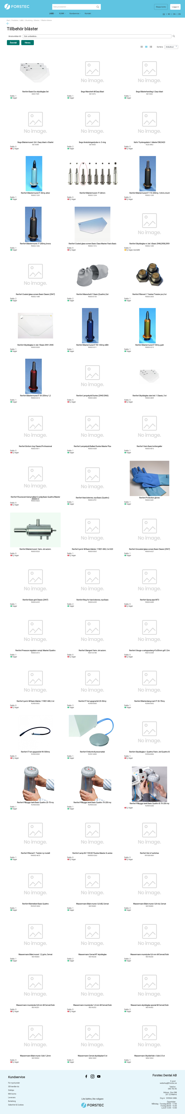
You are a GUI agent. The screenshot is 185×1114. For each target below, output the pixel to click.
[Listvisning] (141, 47)
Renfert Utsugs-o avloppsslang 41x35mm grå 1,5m (149, 650)
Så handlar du (13, 1087)
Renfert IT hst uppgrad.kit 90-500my (35, 752)
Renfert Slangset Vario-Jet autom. (92, 650)
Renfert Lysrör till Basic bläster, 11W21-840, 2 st (35, 701)
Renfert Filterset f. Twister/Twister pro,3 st (149, 294)
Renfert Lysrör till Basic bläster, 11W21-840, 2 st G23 (92, 549)
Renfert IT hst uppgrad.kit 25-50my (92, 701)
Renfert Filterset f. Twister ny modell (35, 853)
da (174, 14)
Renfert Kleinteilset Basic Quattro (35, 904)
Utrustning (28, 20)
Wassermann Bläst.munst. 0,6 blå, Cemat (92, 904)
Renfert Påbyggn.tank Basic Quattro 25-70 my (35, 802)
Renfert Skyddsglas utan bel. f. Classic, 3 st (149, 396)
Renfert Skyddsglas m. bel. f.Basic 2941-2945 (35, 345)
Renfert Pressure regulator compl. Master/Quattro (35, 650)
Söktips (11, 1090)
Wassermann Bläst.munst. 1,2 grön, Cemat (35, 954)
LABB (22, 20)
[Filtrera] (173, 36)
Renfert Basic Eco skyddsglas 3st (35, 92)
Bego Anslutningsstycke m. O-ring (92, 142)
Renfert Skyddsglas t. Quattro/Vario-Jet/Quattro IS (149, 752)
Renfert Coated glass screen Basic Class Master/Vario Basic (92, 244)
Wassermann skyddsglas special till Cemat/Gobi (150, 1005)
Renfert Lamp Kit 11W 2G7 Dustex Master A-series (92, 853)
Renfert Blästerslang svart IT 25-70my (149, 701)
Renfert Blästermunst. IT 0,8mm (92, 193)
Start (8, 20)
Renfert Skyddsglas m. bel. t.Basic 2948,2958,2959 (150, 244)
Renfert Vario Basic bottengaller (149, 446)
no (169, 14)
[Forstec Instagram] (92, 1076)
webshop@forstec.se (168, 1083)
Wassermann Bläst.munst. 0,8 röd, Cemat (149, 904)
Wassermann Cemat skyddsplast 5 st (92, 1056)
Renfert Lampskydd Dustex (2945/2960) (92, 396)
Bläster (36, 20)
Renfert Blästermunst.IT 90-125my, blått (92, 345)
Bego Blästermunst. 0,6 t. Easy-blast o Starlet (35, 142)
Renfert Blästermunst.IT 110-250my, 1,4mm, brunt (150, 193)
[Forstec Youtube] (99, 1076)
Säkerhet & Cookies (16, 1105)
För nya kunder (14, 1083)
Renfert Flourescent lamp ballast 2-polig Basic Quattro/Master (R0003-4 (35, 498)
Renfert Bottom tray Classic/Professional (35, 446)
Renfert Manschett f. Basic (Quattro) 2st (92, 294)
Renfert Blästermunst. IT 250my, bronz (35, 244)
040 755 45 (172, 1089)
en (179, 14)
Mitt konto (12, 1094)
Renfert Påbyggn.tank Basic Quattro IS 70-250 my (149, 803)
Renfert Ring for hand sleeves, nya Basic (92, 600)
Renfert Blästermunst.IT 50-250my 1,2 (35, 396)
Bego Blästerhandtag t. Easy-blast (149, 92)
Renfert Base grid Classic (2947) (35, 600)
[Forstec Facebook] (86, 1076)
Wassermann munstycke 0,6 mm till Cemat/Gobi (149, 954)
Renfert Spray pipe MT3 (149, 600)
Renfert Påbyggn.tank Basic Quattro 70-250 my (92, 802)
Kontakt (88, 13)
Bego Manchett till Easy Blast (92, 92)
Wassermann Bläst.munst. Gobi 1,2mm (35, 1056)
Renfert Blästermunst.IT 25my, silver (35, 193)
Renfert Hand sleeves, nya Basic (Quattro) (92, 498)
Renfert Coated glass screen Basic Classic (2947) (35, 294)
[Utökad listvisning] (151, 47)
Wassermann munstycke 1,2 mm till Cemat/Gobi (92, 1005)
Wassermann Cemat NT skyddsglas (92, 954)
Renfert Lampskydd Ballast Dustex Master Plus (92, 446)
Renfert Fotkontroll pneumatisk (92, 752)
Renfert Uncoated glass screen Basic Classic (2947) (149, 549)
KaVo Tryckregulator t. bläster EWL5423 (149, 142)
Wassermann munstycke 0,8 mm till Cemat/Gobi (35, 1005)
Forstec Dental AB (165, 1075)
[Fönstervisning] (146, 47)
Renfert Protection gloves (149, 498)
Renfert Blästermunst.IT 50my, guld (149, 345)
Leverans (11, 1097)
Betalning (12, 1101)
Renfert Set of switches (149, 853)
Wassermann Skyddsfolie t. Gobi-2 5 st (149, 1056)
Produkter (14, 20)
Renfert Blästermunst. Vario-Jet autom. (35, 549)
